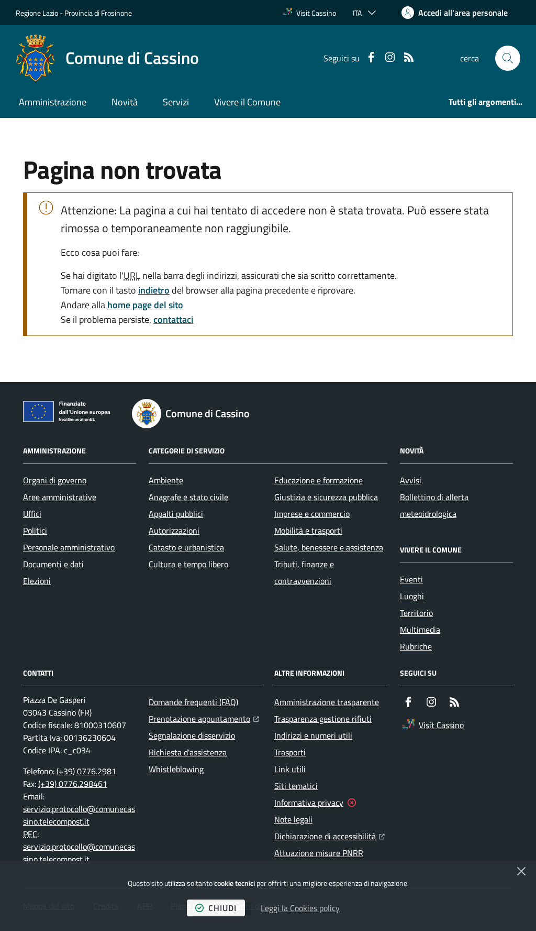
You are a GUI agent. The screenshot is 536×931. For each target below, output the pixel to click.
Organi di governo (54, 480)
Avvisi (410, 480)
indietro (154, 290)
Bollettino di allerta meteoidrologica (434, 505)
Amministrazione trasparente (326, 702)
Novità (124, 102)
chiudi (222, 908)
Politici (35, 530)
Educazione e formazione (318, 480)
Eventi (411, 579)
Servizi (176, 102)
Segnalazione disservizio (192, 735)
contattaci (173, 319)
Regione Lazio (37, 12)
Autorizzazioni (174, 530)
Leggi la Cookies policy (300, 908)
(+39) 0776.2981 (86, 771)
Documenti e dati (53, 564)
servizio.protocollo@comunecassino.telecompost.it (79, 815)
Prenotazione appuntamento (204, 718)
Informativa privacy (308, 802)
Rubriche (416, 646)
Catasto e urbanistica (186, 547)
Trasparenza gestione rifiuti (323, 718)
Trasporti (290, 752)
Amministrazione (52, 102)
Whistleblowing (176, 769)
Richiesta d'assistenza (188, 752)
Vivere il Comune (247, 102)
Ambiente (166, 480)
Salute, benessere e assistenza (328, 547)
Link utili (290, 769)
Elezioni (37, 581)
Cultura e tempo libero (188, 564)
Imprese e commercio (312, 513)
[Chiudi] (521, 871)
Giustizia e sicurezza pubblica (326, 497)
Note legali (293, 819)
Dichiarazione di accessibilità (329, 835)
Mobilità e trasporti (308, 530)
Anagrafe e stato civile (188, 497)
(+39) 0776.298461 (72, 783)
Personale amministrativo (69, 547)
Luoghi (412, 596)
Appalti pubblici (176, 513)
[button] (507, 58)
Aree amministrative (59, 497)
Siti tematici (296, 786)
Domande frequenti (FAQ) (193, 702)
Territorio (416, 613)
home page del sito (145, 305)
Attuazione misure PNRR (318, 853)
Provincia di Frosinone (98, 12)
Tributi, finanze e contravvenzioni (304, 572)
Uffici (32, 513)
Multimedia (420, 629)
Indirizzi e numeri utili (313, 735)
